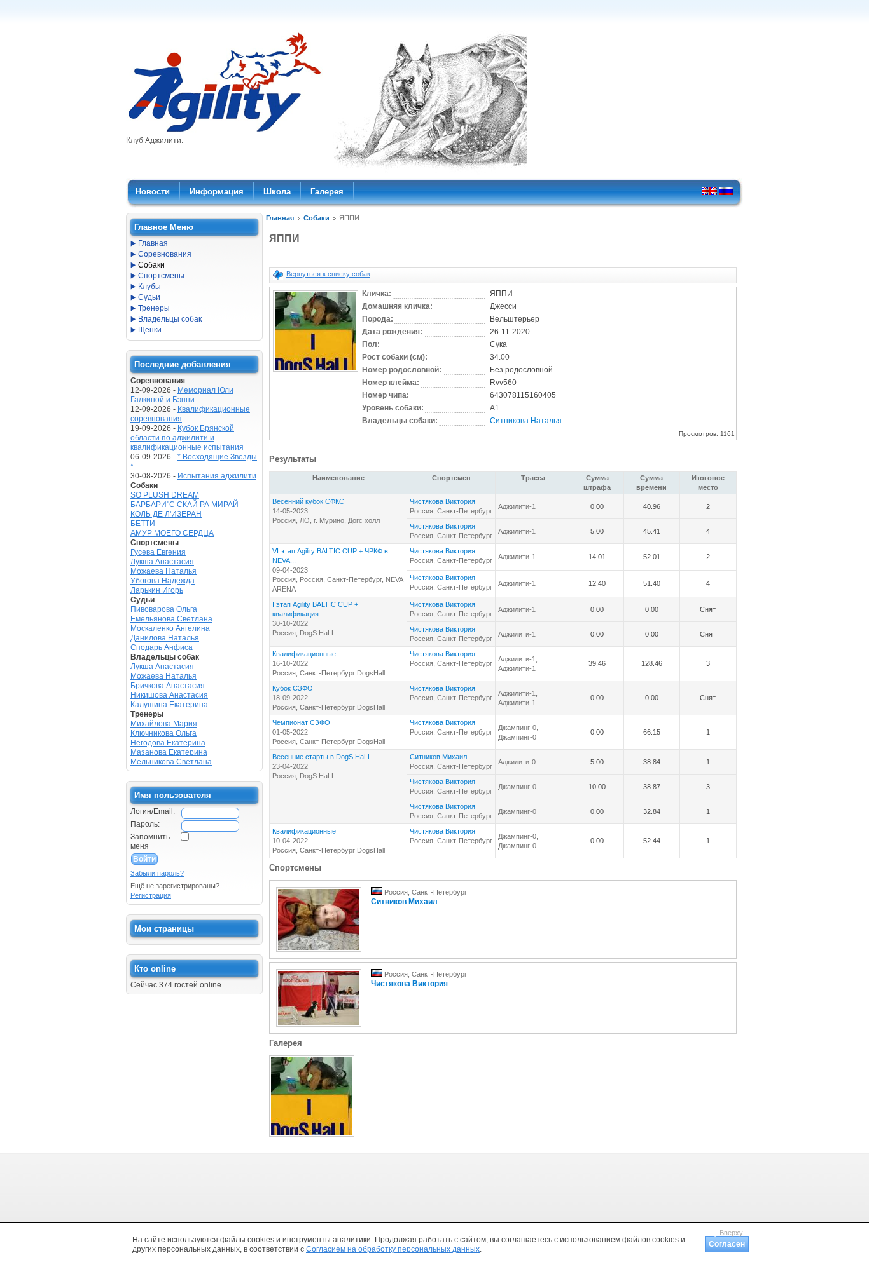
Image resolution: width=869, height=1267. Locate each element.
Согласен (727, 1244)
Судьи (149, 297)
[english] (709, 190)
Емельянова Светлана (171, 618)
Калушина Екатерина (169, 704)
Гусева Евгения (158, 552)
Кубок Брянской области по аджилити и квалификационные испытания (187, 438)
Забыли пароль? (157, 873)
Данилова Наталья (164, 638)
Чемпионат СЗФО (301, 722)
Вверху (731, 1233)
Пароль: (145, 824)
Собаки (316, 218)
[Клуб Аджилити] (224, 132)
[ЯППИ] (315, 372)
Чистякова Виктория (442, 501)
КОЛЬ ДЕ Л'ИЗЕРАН (166, 514)
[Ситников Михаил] (319, 952)
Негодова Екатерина (167, 742)
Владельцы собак (170, 319)
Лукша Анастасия (162, 561)
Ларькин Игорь (156, 590)
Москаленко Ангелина (170, 628)
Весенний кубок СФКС (308, 501)
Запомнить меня (150, 841)
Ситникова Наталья (526, 420)
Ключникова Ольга (163, 733)
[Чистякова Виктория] (319, 1027)
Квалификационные (304, 654)
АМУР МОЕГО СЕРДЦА (172, 533)
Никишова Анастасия (169, 695)
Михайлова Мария (163, 723)
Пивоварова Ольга (163, 609)
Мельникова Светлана (171, 761)
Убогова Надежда (162, 580)
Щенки (150, 329)
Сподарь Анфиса (161, 647)
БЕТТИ (142, 523)
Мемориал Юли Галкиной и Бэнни (181, 395)
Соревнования (164, 254)
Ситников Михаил (438, 757)
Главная (280, 218)
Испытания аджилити (216, 475)
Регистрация (150, 895)
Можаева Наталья (163, 571)
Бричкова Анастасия (167, 685)
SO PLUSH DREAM (164, 495)
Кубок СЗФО (292, 688)
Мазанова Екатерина (168, 752)
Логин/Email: (152, 811)
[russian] (726, 190)
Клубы (149, 286)
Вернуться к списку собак (328, 274)
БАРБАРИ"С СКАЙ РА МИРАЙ (184, 504)
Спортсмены (161, 275)
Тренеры (154, 308)
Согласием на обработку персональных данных (393, 1249)
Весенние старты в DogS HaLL (322, 757)
